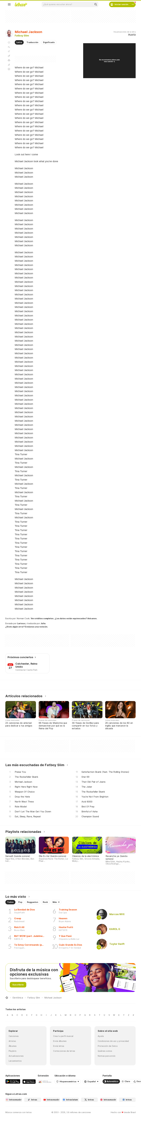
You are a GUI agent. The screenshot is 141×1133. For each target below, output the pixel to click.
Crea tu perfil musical (63, 1036)
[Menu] (9, 4)
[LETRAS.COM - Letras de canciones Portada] (21, 4)
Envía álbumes (60, 1041)
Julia (43, 623)
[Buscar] (95, 4)
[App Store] (29, 1081)
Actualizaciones (16, 1056)
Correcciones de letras (64, 1051)
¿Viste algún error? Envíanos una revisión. (26, 627)
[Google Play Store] (12, 1081)
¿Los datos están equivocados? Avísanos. (76, 618)
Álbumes (13, 1046)
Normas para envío (107, 1056)
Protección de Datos (108, 1046)
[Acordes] (9, 56)
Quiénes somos (105, 1051)
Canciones (14, 1036)
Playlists (12, 1051)
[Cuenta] (133, 4)
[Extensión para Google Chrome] (45, 1081)
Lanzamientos (15, 1061)
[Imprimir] (9, 60)
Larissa (21, 623)
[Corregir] (9, 65)
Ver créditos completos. (42, 618)
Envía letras (58, 1046)
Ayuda (101, 1036)
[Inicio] (6, 997)
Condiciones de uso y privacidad (113, 1041)
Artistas (12, 1041)
